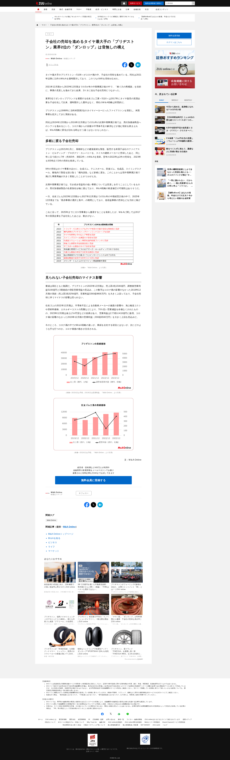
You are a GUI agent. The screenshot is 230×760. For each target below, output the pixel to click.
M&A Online (56, 58)
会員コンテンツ (162, 9)
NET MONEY (145, 725)
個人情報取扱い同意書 (130, 725)
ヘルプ (165, 725)
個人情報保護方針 (114, 725)
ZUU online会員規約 (115, 722)
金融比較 (137, 9)
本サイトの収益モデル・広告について (71, 722)
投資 (53, 9)
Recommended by (131, 659)
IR (89, 719)
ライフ (51, 547)
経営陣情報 (82, 719)
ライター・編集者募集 (134, 719)
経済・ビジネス (102, 9)
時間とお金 (117, 9)
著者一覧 (121, 719)
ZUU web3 (156, 725)
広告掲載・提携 (98, 719)
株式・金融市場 (65, 9)
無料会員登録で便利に (153, 3)
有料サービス (135, 3)
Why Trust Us (92, 722)
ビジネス (52, 542)
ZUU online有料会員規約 (133, 722)
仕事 (127, 9)
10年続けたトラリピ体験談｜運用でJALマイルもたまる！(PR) (116, 18)
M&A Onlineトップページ (60, 534)
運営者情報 (63, 719)
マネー (79, 9)
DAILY (161, 100)
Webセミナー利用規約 (152, 722)
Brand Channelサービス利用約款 (174, 722)
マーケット (53, 551)
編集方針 (102, 722)
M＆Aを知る (54, 538)
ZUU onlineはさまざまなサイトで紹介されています (162, 719)
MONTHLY (188, 100)
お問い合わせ (110, 719)
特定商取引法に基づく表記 (72, 725)
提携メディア (187, 719)
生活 (147, 9)
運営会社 (72, 719)
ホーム (40, 719)
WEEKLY (175, 100)
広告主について (50, 722)
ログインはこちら (174, 42)
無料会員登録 (174, 36)
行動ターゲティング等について (94, 725)
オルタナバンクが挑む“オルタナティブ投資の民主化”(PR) (73, 18)
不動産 (88, 9)
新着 (45, 9)
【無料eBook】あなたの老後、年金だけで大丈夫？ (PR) (158, 18)
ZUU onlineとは (50, 719)
